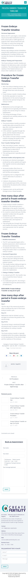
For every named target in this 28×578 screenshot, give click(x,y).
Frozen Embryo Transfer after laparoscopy (17, 407)
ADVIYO (17, 576)
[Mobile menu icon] (25, 2)
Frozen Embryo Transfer (16, 344)
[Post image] (5, 400)
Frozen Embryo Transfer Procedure (17, 414)
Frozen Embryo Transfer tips (17, 399)
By (5, 346)
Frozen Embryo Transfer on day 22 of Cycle (18, 422)
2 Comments (22, 346)
